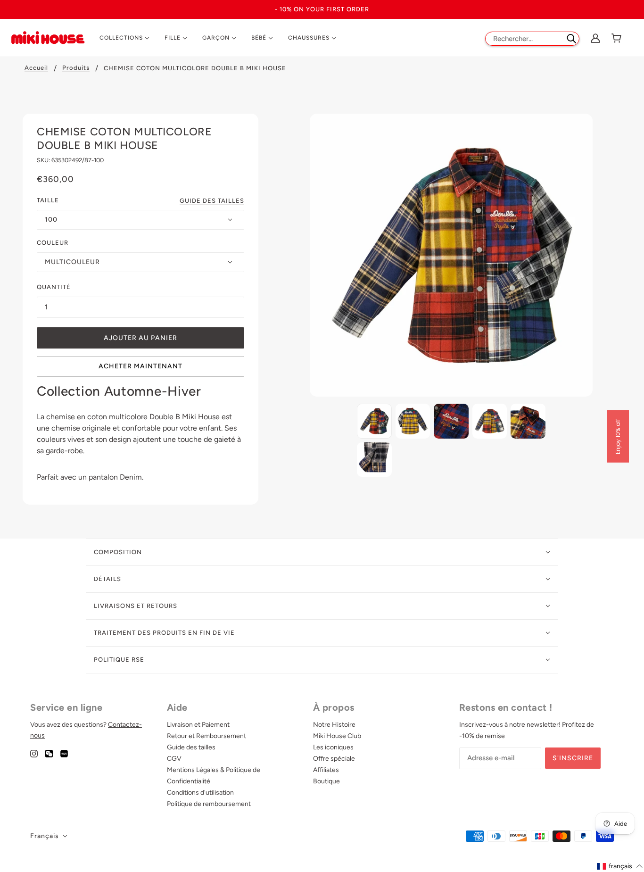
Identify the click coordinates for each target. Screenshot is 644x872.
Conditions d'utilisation (200, 793)
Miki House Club (337, 736)
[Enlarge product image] (451, 255)
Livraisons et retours (135, 605)
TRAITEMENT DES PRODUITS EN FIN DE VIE (164, 632)
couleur (52, 242)
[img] (33, 753)
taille (48, 200)
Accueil (36, 68)
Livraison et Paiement (198, 725)
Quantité (54, 287)
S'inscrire (573, 758)
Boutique (326, 781)
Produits (76, 68)
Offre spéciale (334, 759)
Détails (107, 578)
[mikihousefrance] (47, 37)
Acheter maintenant (140, 366)
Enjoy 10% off (618, 436)
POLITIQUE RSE (119, 659)
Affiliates (326, 770)
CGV (174, 759)
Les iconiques (333, 747)
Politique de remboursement (209, 804)
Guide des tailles (212, 201)
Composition (118, 552)
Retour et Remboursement (206, 736)
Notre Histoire (334, 725)
